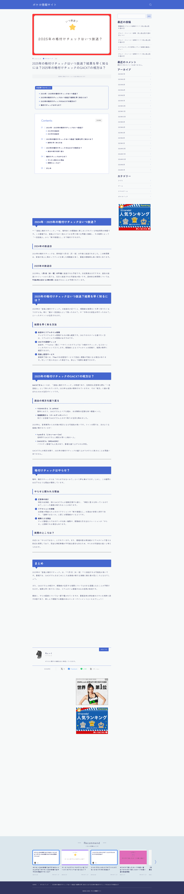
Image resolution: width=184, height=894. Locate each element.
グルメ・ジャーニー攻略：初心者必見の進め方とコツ (134, 34)
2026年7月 (121, 74)
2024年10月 (122, 159)
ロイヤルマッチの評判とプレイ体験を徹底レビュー (134, 48)
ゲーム (120, 186)
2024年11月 (122, 154)
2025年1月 (121, 143)
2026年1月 (121, 101)
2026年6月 (121, 79)
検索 (149, 16)
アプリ (120, 181)
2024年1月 (121, 170)
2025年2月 (121, 138)
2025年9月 (121, 122)
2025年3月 (121, 133)
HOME (35, 884)
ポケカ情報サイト (45, 4)
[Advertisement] (71, 195)
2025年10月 (122, 117)
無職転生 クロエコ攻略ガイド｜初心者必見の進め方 (134, 27)
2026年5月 (121, 84)
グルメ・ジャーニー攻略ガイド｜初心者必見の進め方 (134, 55)
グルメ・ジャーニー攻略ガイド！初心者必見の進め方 (134, 41)
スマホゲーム (123, 191)
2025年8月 (121, 127)
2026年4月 (121, 90)
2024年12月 (122, 148)
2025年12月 (122, 106)
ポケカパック (49, 58)
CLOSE (99, 120)
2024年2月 (121, 164)
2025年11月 (122, 111)
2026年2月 (121, 95)
